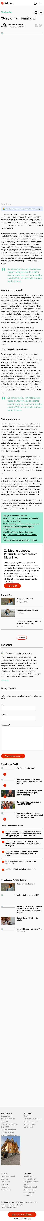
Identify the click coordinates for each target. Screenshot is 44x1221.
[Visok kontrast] (36, 12)
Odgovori (4, 842)
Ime (3, 866)
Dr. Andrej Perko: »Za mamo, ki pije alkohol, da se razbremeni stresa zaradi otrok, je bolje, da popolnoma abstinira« (23, 996)
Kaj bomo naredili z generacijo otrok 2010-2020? (29, 965)
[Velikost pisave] (41, 12)
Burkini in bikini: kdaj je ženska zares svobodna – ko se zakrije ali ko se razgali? (22, 1005)
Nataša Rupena (17, 24)
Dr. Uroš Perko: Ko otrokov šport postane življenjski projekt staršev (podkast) (29, 955)
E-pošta (4, 877)
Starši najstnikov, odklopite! (24, 1031)
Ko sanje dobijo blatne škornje (27, 610)
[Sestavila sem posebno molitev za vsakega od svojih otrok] (22, 622)
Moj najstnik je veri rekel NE (28, 1057)
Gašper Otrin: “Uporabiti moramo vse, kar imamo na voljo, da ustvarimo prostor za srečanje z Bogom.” (29, 1071)
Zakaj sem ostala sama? (25, 599)
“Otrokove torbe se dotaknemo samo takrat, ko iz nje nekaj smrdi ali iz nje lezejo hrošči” (30, 977)
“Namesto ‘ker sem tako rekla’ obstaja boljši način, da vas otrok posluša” (29, 943)
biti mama (22, 800)
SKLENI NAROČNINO (22, 1214)
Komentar (5, 887)
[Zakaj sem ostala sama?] (8, 605)
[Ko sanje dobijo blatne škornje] (8, 616)
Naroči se (12, 586)
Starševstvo (6, 12)
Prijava (35, 3)
